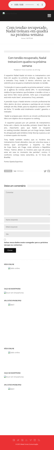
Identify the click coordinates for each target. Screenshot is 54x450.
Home (23, 38)
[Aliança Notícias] (16, 17)
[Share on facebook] (48, 171)
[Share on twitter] (45, 171)
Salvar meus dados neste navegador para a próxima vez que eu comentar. (26, 243)
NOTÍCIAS (29, 38)
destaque (20, 171)
